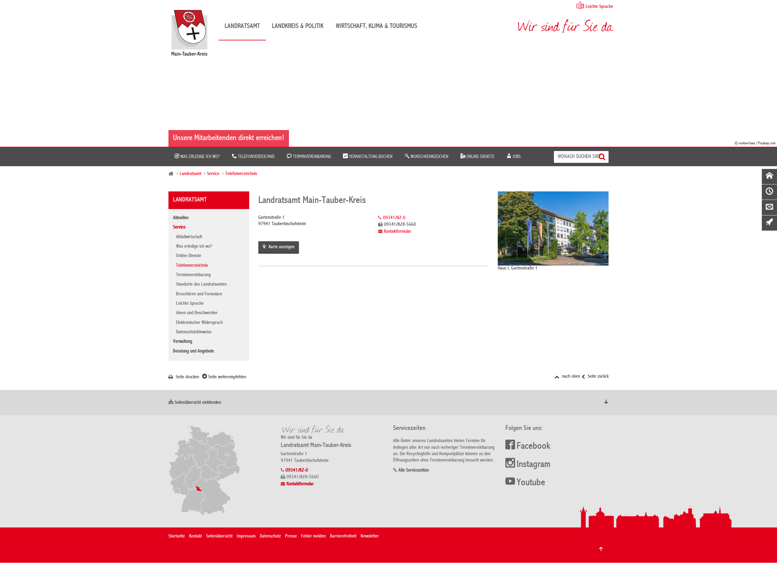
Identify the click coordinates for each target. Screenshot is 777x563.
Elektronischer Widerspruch (199, 323)
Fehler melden (313, 536)
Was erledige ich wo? (199, 156)
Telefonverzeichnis (256, 156)
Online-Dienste (479, 156)
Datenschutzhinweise (194, 332)
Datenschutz (270, 536)
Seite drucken (187, 377)
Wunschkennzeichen (428, 156)
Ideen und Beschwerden (196, 313)
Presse (291, 536)
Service (213, 174)
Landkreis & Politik (298, 26)
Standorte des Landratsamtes (201, 284)
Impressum (246, 536)
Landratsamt (242, 26)
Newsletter (370, 536)
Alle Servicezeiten (414, 470)
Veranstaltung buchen (370, 156)
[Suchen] (603, 157)
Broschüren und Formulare (199, 294)
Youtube (531, 483)
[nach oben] (601, 549)
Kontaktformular (397, 231)
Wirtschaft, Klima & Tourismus (376, 26)
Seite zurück (597, 376)
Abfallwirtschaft (189, 237)
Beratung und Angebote (193, 351)
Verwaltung (182, 341)
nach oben (570, 376)
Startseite (176, 536)
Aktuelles (180, 218)
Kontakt (195, 536)
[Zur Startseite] (192, 35)
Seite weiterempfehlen (226, 377)
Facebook (533, 446)
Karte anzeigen (281, 247)
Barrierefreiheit (343, 536)
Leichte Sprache (599, 7)
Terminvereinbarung (311, 156)
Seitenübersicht (219, 536)
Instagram (533, 465)
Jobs (516, 156)
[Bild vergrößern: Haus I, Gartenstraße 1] (553, 228)
